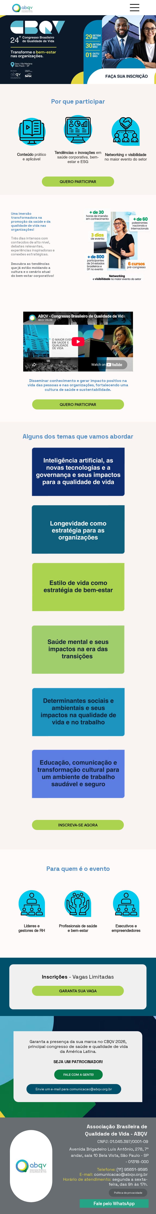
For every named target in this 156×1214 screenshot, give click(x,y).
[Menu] (134, 7)
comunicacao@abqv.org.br (121, 1174)
